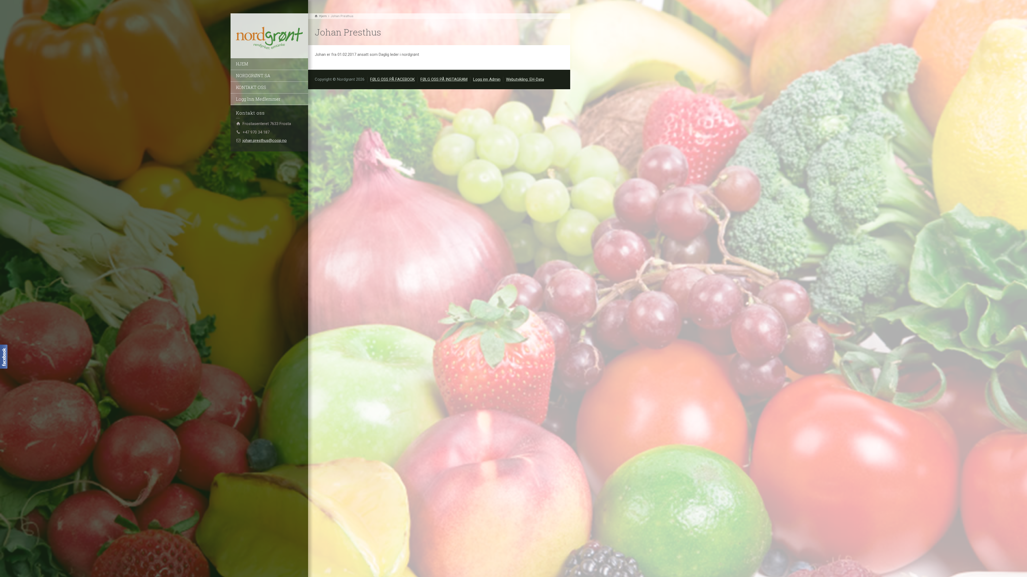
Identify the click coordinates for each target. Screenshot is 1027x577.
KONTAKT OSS (251, 87)
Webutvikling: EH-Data (525, 79)
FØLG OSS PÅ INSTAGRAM (443, 79)
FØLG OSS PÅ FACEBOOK (392, 79)
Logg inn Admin (486, 79)
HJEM (242, 64)
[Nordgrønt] (269, 38)
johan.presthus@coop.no (265, 140)
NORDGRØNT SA (253, 75)
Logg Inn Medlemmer (258, 99)
